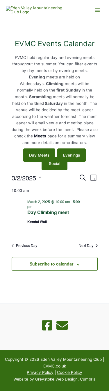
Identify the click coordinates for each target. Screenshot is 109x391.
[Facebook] (47, 325)
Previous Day (26, 245)
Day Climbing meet (48, 212)
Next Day (86, 245)
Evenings (71, 155)
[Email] (62, 325)
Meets (40, 136)
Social (54, 163)
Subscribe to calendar (51, 264)
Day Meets (39, 155)
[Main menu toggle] (97, 10)
